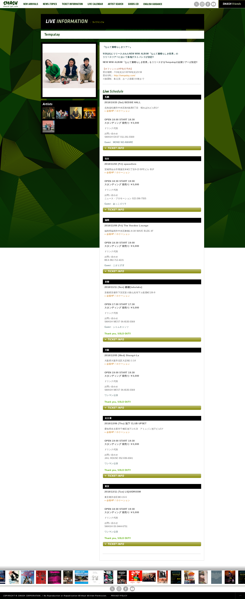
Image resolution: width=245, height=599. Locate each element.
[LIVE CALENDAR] (95, 4)
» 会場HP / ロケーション (117, 111)
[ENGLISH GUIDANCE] (153, 4)
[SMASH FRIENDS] (232, 4)
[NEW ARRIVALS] (30, 4)
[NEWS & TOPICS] (49, 4)
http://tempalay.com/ (125, 75)
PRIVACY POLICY (119, 596)
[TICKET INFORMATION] (72, 4)
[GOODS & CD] (133, 4)
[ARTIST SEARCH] (115, 4)
